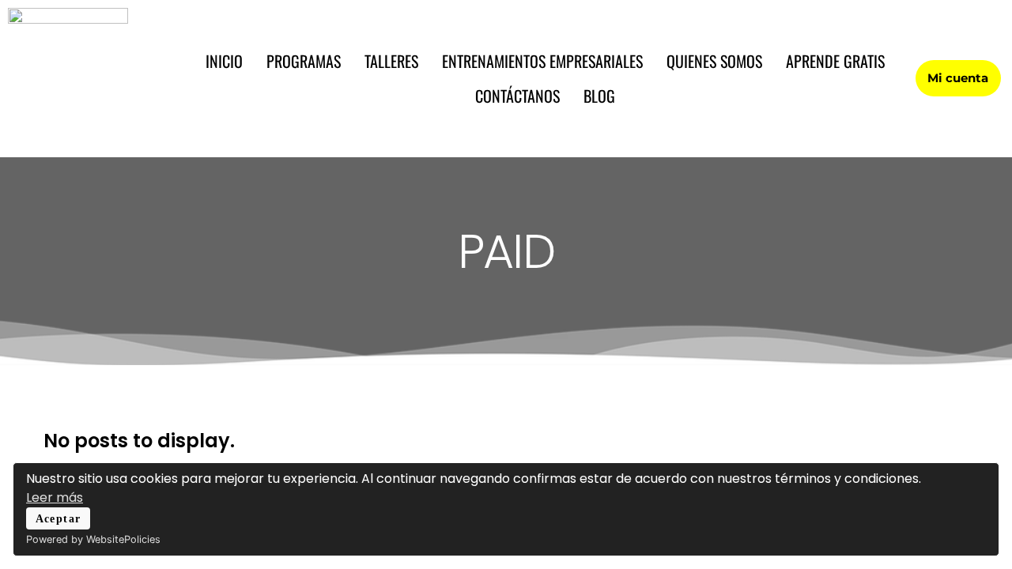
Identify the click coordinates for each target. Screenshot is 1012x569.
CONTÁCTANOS (517, 95)
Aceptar (58, 518)
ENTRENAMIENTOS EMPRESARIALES (542, 61)
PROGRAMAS (303, 61)
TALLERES (391, 61)
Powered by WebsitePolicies (93, 539)
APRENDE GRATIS (835, 61)
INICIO (224, 61)
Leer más (54, 497)
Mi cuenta (957, 77)
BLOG (599, 95)
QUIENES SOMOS (714, 61)
